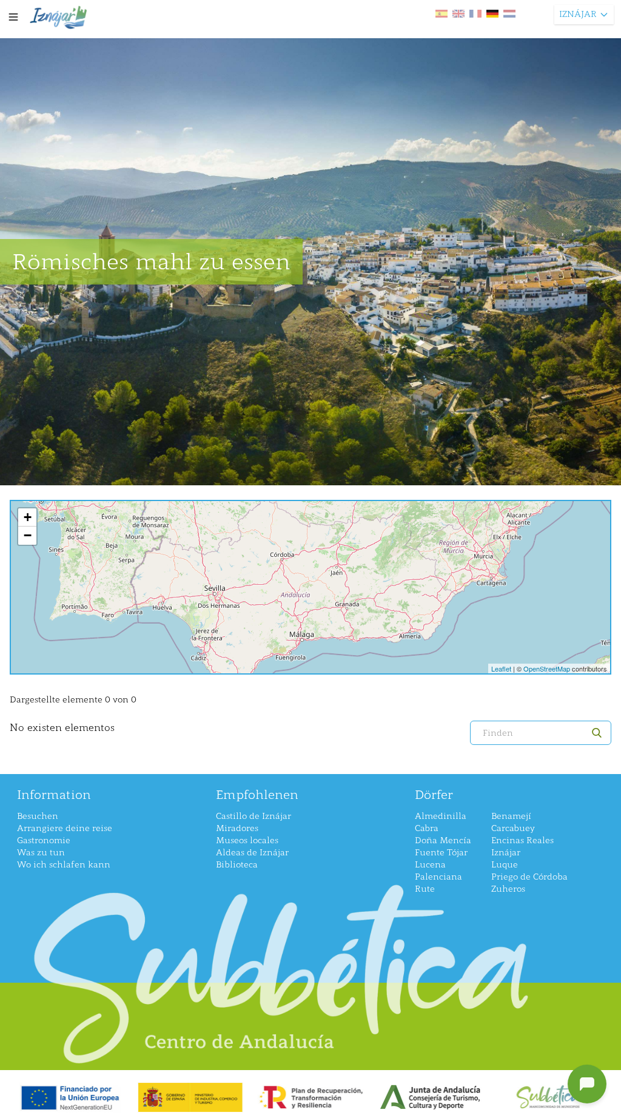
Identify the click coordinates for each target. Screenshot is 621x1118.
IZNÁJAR (578, 14)
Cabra (426, 828)
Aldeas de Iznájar (252, 852)
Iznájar (505, 852)
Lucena (430, 865)
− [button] (28, 535)
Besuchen (37, 816)
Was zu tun (41, 852)
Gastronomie (43, 840)
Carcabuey (513, 828)
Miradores (237, 828)
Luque (504, 865)
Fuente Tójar (441, 852)
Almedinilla (440, 816)
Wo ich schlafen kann (63, 865)
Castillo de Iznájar (253, 816)
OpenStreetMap (546, 668)
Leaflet (501, 668)
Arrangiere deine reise (64, 828)
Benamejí (511, 816)
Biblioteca (237, 865)
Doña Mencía (443, 840)
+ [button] (28, 517)
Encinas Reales (522, 840)
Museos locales (247, 840)
